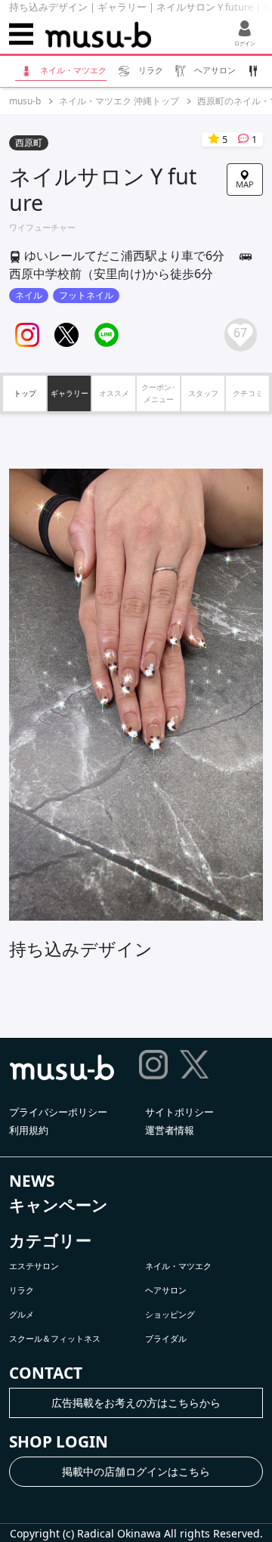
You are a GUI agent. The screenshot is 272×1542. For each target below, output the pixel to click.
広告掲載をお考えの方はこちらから (136, 1402)
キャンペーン (58, 1204)
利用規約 (28, 1130)
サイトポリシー (179, 1112)
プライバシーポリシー (58, 1112)
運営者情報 (169, 1130)
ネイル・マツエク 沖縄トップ (119, 100)
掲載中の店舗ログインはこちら (136, 1471)
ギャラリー (69, 393)
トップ (25, 393)
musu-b (25, 100)
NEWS (31, 1180)
